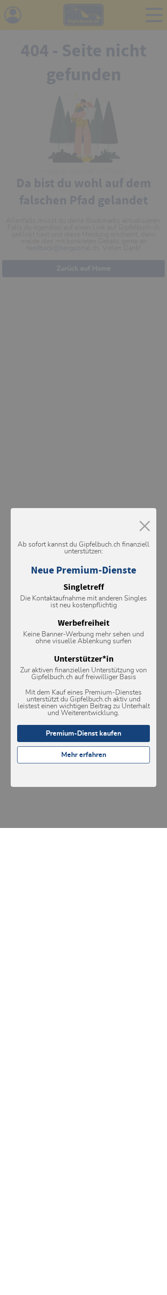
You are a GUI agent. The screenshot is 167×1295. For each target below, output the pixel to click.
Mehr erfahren (83, 754)
